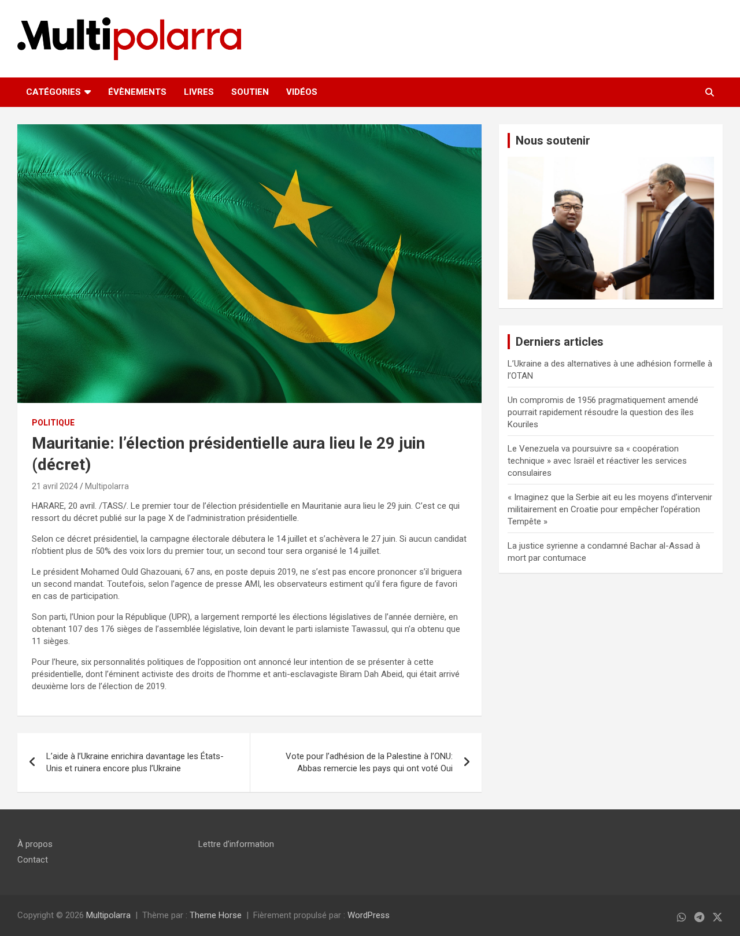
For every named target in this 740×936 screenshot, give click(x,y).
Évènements (137, 92)
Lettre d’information (236, 844)
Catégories (53, 92)
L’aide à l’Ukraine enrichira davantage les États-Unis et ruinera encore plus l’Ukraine (135, 762)
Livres (199, 92)
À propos (35, 844)
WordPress (368, 915)
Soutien (250, 92)
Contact (32, 859)
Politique (53, 422)
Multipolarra (107, 486)
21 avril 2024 (55, 486)
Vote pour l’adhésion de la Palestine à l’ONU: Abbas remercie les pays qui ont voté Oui (369, 762)
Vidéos (301, 92)
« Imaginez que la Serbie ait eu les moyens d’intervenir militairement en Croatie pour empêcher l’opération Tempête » (610, 509)
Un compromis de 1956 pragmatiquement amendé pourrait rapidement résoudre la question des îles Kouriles (603, 412)
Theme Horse (216, 915)
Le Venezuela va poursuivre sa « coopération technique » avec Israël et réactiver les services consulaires (597, 460)
